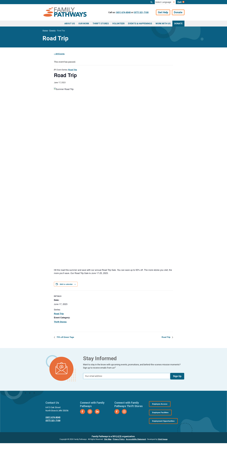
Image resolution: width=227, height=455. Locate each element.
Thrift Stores (60, 321)
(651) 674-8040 (123, 12)
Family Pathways (65, 12)
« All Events (59, 53)
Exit (179, 2)
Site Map (107, 439)
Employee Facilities (160, 412)
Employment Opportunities (163, 421)
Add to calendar (66, 284)
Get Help (163, 12)
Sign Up (177, 376)
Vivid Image (163, 439)
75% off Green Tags (65, 337)
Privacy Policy (119, 439)
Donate (178, 12)
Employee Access (159, 404)
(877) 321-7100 (141, 12)
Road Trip (59, 313)
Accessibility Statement (136, 439)
